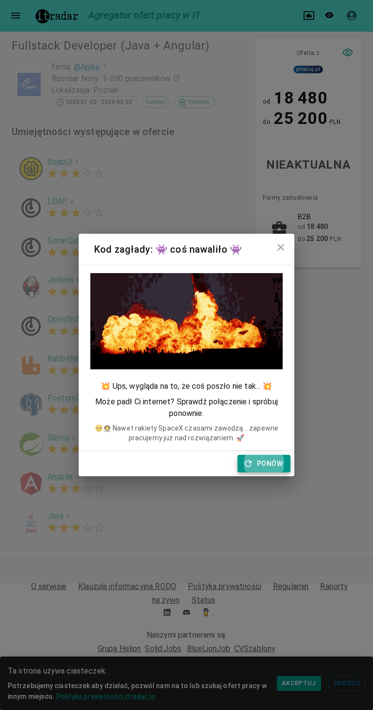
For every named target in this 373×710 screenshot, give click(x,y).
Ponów (270, 464)
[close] (280, 247)
